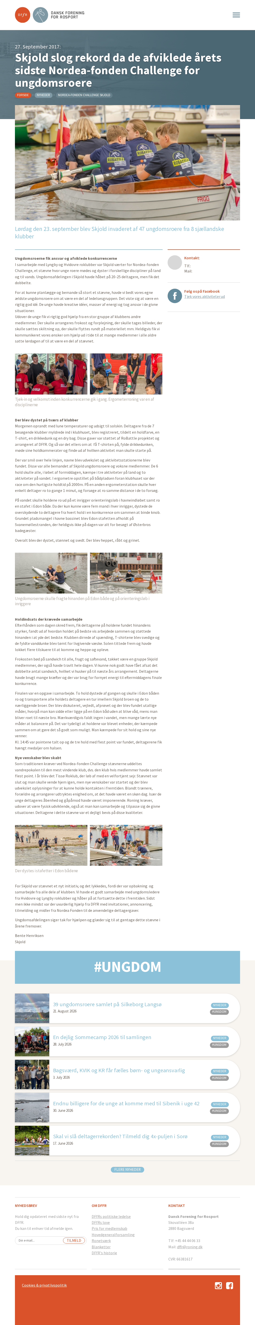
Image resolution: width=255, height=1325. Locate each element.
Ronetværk (101, 1240)
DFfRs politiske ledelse (111, 1216)
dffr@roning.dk (189, 1246)
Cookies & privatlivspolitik (44, 1285)
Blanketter (101, 1246)
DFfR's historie (104, 1252)
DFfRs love (101, 1222)
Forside (23, 95)
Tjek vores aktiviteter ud (204, 296)
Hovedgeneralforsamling (113, 1234)
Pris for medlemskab (109, 1228)
